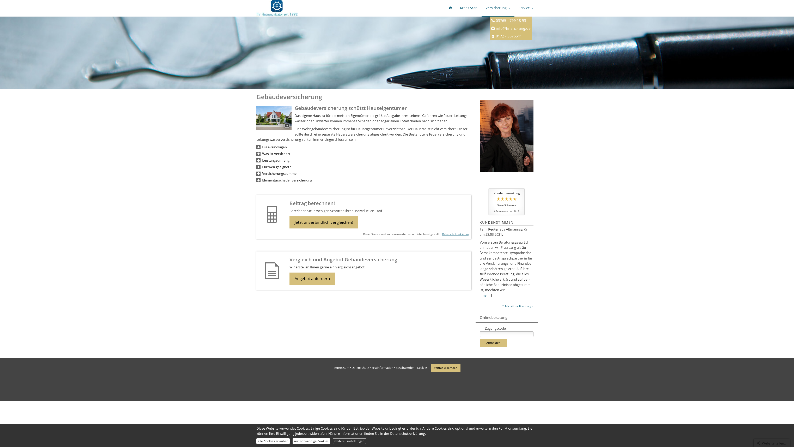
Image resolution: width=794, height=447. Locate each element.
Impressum (341, 368)
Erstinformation (382, 368)
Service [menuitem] (524, 8)
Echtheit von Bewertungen (519, 306)
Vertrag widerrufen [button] (445, 368)
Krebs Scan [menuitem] (468, 8)
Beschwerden (405, 368)
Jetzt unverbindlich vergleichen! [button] (324, 222)
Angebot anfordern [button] (312, 278)
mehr (486, 295)
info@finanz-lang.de (513, 28)
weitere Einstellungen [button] (349, 441)
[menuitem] (450, 8)
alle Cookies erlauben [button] (273, 441)
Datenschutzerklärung (455, 234)
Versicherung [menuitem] (496, 8)
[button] (274, 147)
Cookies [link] (422, 368)
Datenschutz (360, 368)
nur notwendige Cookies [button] (311, 441)
